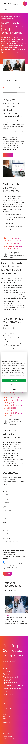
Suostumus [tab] (5, 356)
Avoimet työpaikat (12, 688)
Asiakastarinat (10, 677)
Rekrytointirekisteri (8, 738)
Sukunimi (5, 499)
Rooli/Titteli (6, 530)
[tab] (6, 86)
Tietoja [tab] (23, 356)
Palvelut (7, 680)
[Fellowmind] (6, 3)
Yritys (4, 522)
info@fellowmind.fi (9, 704)
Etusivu (7, 668)
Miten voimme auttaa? (9, 538)
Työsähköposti (7, 507)
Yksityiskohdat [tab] (14, 356)
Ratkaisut (8, 674)
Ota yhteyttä (6, 722)
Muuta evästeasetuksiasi (10, 734)
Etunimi (5, 491)
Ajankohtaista (10, 682)
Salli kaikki (14, 380)
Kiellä (14, 389)
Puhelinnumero (7, 515)
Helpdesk (8, 694)
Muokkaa (13, 384)
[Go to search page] (20, 4)
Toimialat (7, 671)
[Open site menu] (25, 3)
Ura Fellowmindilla (13, 685)
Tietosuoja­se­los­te (8, 736)
